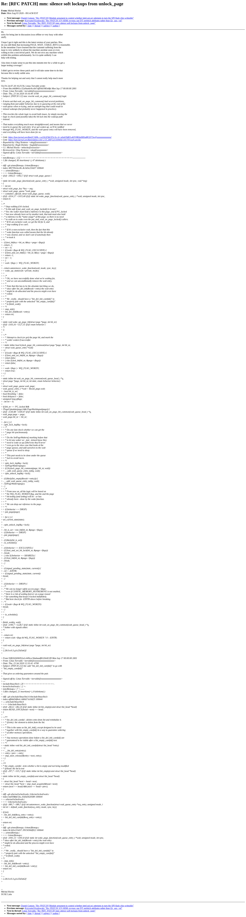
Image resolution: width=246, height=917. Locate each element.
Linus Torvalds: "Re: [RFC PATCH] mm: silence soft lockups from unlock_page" (59, 23)
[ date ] (30, 26)
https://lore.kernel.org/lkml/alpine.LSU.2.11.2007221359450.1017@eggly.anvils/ (44, 140)
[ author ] (56, 26)
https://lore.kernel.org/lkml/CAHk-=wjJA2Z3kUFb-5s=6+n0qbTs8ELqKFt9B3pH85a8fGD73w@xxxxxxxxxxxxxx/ (59, 137)
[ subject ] (46, 26)
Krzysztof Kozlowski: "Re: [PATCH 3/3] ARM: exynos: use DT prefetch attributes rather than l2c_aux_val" (73, 20)
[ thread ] (37, 26)
